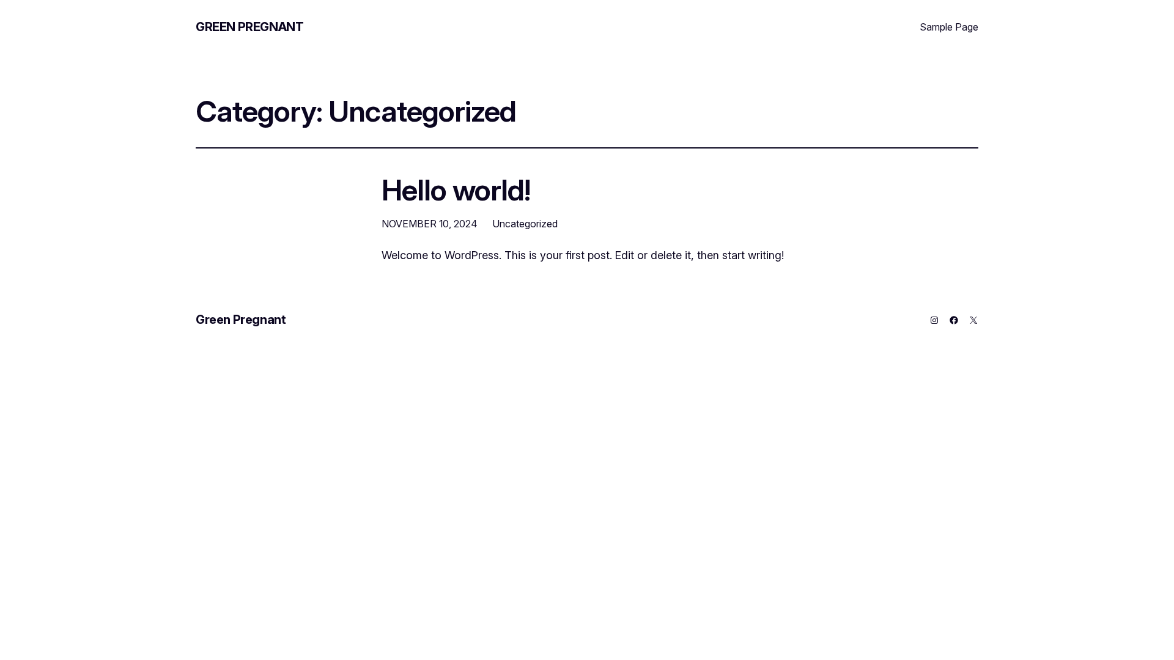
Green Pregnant (249, 27)
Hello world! (456, 190)
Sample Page (949, 27)
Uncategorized (525, 224)
